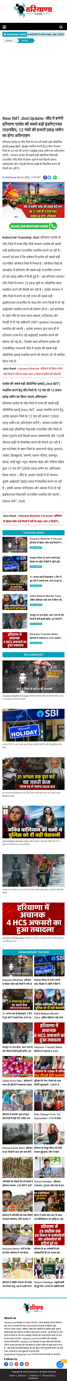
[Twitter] (11, 1364)
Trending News (33, 532)
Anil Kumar (11, 177)
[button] (4, 27)
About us (22, 1375)
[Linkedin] (22, 1364)
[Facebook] (6, 1364)
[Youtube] (27, 1364)
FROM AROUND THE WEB (33, 952)
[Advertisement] (33, 78)
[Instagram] (16, 1364)
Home (9, 40)
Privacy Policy (48, 1375)
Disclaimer (33, 1378)
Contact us (34, 1375)
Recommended (33, 654)
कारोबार (25, 40)
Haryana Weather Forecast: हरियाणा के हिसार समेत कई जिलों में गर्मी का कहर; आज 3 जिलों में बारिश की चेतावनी (32, 521)
